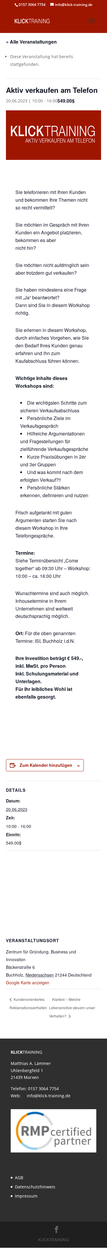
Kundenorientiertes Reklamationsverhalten (28, 1003)
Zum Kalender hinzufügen (46, 765)
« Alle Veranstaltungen (31, 41)
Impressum (26, 1196)
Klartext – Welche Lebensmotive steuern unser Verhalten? (72, 1007)
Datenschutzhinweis (35, 1187)
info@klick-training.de (48, 1095)
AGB (19, 1177)
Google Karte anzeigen (27, 982)
